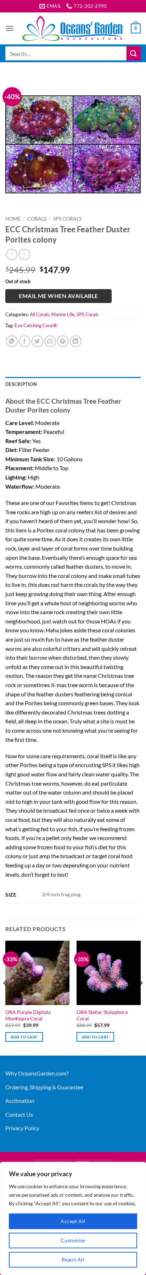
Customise (73, 1240)
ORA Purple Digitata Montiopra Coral (28, 1015)
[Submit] (134, 53)
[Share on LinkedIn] (76, 341)
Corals (36, 219)
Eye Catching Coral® (36, 325)
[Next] (140, 997)
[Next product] (11, 254)
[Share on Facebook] (24, 341)
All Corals (39, 314)
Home (13, 219)
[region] (73, 1218)
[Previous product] (24, 254)
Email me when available (58, 296)
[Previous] (5, 997)
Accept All (73, 1221)
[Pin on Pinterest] (63, 341)
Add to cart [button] (24, 1037)
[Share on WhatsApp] (12, 341)
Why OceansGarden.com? (36, 1073)
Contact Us (19, 1114)
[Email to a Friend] (50, 341)
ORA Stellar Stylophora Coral (102, 1015)
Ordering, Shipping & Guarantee (44, 1087)
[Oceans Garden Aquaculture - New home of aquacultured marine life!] (72, 28)
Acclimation (19, 1100)
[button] (9, 28)
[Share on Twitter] (37, 341)
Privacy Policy (22, 1128)
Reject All (73, 1260)
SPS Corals (67, 219)
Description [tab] (21, 384)
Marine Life (62, 314)
